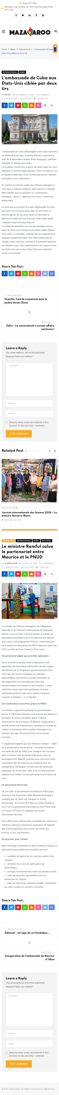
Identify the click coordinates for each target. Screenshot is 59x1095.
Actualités (7, 508)
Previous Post (15, 295)
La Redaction (10, 563)
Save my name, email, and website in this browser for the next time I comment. (28, 424)
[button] (49, 450)
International (24, 49)
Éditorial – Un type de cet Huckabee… (27, 933)
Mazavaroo (49, 1089)
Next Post (46, 322)
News (13, 49)
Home (4, 49)
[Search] (55, 31)
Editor (7, 95)
